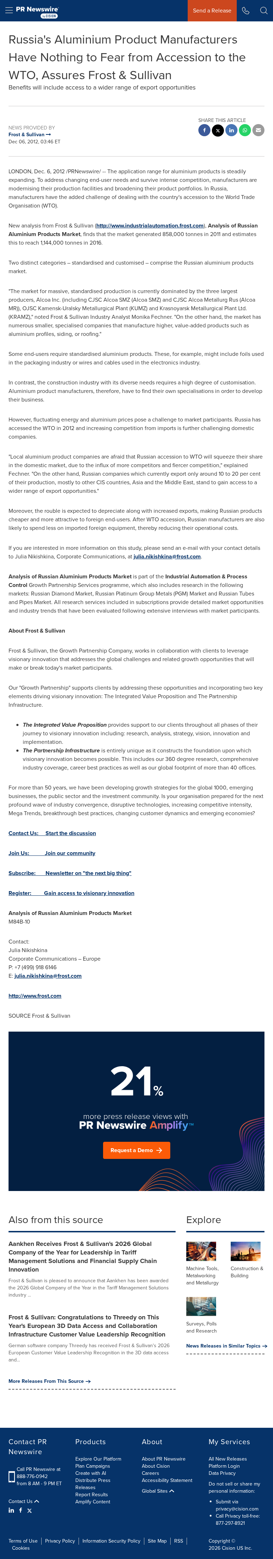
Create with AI (90, 1473)
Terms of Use (23, 1541)
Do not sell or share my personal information (234, 1487)
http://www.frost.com (35, 996)
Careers (150, 1473)
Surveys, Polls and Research (201, 1327)
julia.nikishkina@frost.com (167, 556)
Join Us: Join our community (52, 853)
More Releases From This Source (46, 1381)
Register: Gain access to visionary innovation (71, 893)
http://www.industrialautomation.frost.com (150, 225)
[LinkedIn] (12, 1510)
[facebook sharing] (204, 131)
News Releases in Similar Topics (223, 1346)
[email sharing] (258, 131)
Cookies (21, 1548)
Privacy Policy (60, 1541)
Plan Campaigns (92, 1466)
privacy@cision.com (237, 1509)
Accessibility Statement (167, 1480)
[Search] (264, 10)
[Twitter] (29, 1510)
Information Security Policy (111, 1541)
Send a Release (212, 10)
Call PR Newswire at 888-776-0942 (38, 1473)
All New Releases (228, 1459)
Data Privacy (222, 1473)
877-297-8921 (230, 1523)
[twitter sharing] (218, 131)
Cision (228, 1548)
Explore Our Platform (98, 1459)
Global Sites (155, 1491)
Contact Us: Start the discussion (52, 833)
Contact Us (21, 1501)
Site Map (157, 1541)
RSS (178, 1541)
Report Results (91, 1494)
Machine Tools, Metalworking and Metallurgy (202, 1276)
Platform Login (224, 1466)
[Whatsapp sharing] (245, 131)
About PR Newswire (164, 1459)
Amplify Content (92, 1502)
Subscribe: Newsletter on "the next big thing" (70, 873)
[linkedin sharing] (231, 131)
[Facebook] (20, 1510)
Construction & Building (247, 1272)
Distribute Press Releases (93, 1484)
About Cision (156, 1466)
